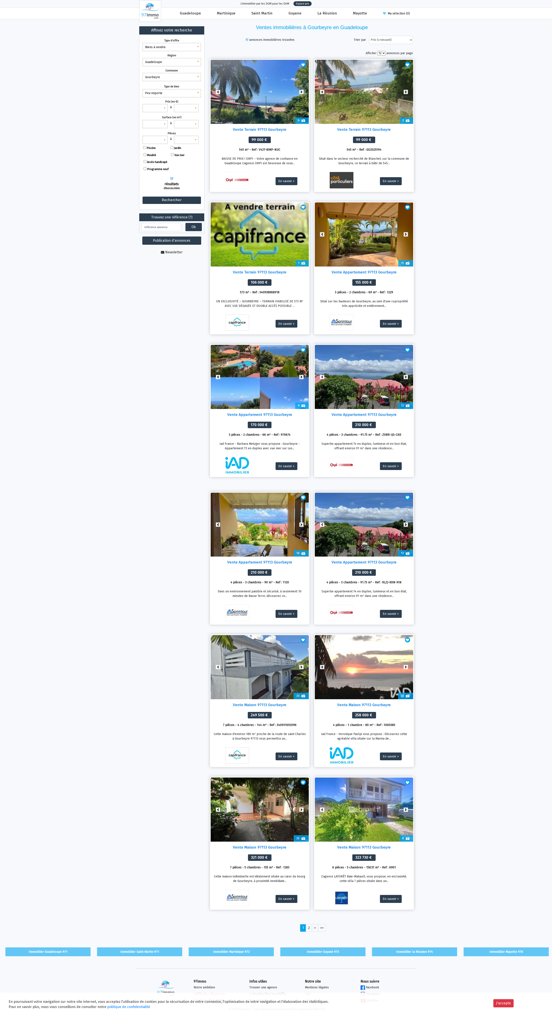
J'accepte (503, 1003)
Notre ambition (204, 987)
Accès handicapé (157, 162)
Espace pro (302, 3)
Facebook (372, 987)
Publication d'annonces (171, 240)
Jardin (177, 148)
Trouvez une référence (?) (171, 217)
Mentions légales (317, 987)
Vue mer (179, 155)
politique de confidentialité (128, 1007)
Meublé (151, 155)
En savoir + (286, 181)
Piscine (151, 148)
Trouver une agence (263, 987)
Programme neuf (158, 169)
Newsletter (173, 252)
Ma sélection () (398, 13)
